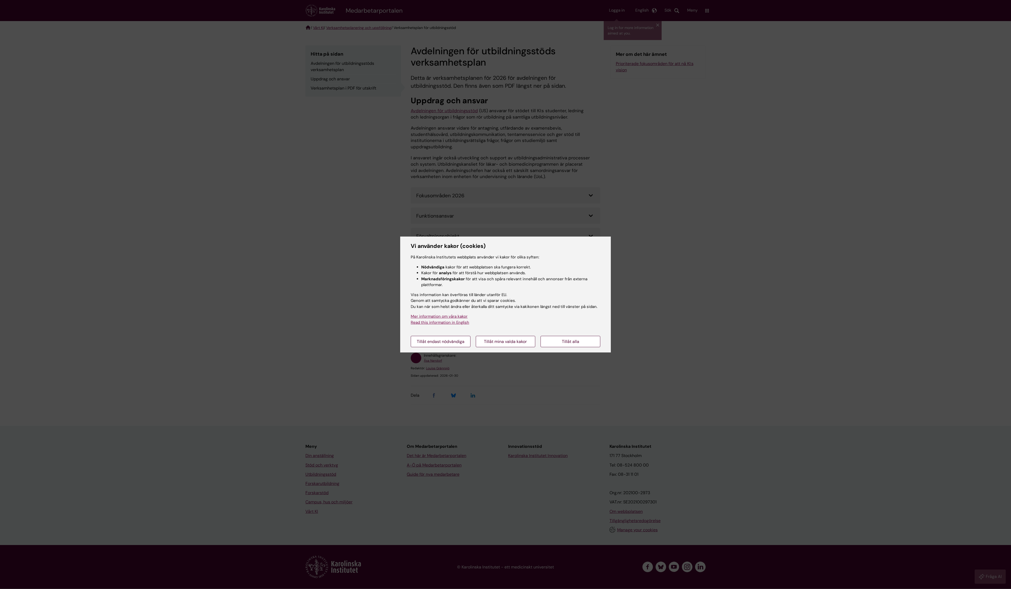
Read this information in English (440, 322)
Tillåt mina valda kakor (505, 341)
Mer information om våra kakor (439, 316)
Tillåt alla (570, 341)
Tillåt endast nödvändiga (440, 341)
